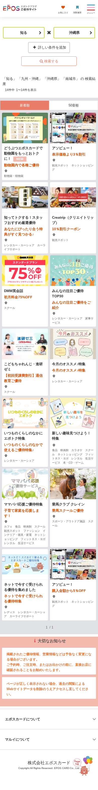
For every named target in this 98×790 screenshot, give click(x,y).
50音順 (74, 105)
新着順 (25, 105)
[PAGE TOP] (83, 765)
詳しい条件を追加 (51, 47)
